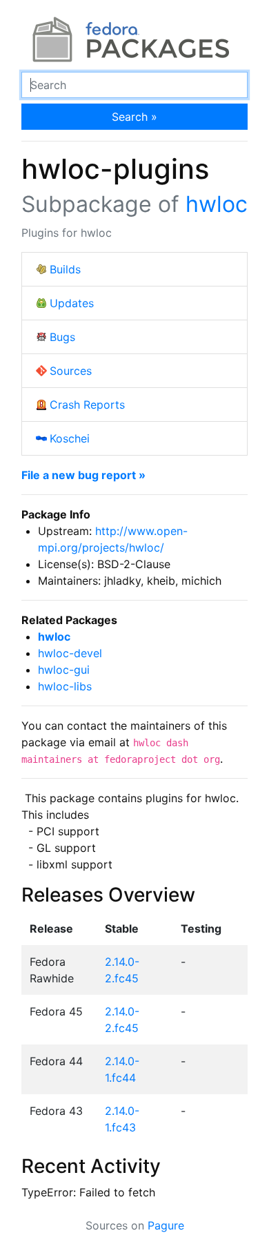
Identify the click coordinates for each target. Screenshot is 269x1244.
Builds (65, 269)
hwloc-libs (65, 686)
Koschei (70, 438)
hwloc (217, 204)
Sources (71, 371)
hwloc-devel (70, 653)
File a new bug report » (83, 475)
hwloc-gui (64, 670)
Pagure (166, 1225)
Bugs (62, 337)
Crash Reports (87, 404)
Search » (134, 117)
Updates (72, 303)
